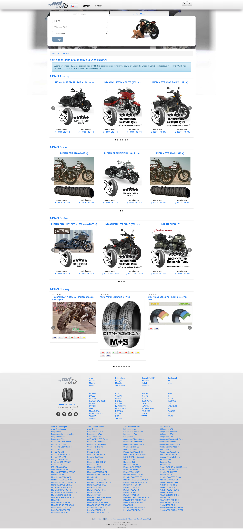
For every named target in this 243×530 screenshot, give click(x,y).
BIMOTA (144, 393)
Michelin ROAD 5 (130, 492)
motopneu (56, 53)
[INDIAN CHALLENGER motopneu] (74, 248)
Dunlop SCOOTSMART (96, 454)
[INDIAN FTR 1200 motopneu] (74, 177)
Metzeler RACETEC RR (132, 477)
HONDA (118, 401)
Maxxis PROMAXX (130, 469)
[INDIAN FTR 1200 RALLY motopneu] (170, 106)
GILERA (171, 398)
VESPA (144, 416)
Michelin (144, 383)
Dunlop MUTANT (58, 452)
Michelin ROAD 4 (94, 492)
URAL (117, 416)
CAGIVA (118, 396)
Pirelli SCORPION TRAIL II (62, 512)
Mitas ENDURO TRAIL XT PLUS (136, 497)
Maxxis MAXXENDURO (96, 469)
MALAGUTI (172, 406)
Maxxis (92, 383)
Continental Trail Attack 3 (169, 446)
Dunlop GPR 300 (166, 449)
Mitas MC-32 (164, 497)
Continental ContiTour (60, 444)
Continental (172, 378)
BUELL (92, 396)
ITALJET (118, 403)
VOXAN (170, 416)
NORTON (119, 411)
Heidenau (145, 380)
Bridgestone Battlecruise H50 (63, 434)
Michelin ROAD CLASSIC (61, 495)
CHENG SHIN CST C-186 (97, 439)
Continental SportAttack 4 (169, 444)
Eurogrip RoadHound (59, 459)
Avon (91, 378)
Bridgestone (120, 378)
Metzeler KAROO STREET (134, 474)
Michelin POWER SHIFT (133, 490)
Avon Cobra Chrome (95, 426)
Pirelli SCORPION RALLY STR (171, 510)
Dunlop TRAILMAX (58, 457)
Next (190, 108)
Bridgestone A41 (130, 429)
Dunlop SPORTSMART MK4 (134, 454)
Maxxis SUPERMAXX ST (97, 472)
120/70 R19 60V (159, 132)
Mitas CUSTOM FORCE (169, 495)
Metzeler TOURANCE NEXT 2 (99, 482)
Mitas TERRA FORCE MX (97, 502)
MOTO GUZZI (120, 408)
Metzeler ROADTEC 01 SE (62, 479)
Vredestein (145, 385)
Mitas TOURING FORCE (169, 502)
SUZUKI (144, 413)
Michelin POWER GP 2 (96, 490)
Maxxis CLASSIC (94, 467)
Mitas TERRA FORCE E (169, 500)
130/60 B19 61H (111, 132)
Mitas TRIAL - (128, 505)
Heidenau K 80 (93, 464)
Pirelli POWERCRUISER (60, 510)
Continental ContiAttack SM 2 (171, 439)
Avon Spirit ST (165, 426)
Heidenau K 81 (165, 464)
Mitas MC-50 (56, 500)
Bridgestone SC (129, 436)
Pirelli (91, 385)
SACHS (118, 413)
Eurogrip (118, 380)
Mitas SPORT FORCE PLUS (134, 500)
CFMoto (144, 396)
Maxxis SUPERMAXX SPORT (63, 472)
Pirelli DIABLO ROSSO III (61, 507)
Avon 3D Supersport (59, 426)
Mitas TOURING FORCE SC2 (99, 505)
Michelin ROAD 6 (166, 492)
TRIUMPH (93, 416)
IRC (169, 380)
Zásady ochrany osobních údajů (116, 519)
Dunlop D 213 (56, 449)
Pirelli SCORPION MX (96, 510)
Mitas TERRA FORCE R (133, 502)
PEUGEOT (145, 411)
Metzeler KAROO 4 (59, 474)
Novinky (98, 5)
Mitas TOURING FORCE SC (62, 505)
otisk (94, 519)
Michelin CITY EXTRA (132, 484)
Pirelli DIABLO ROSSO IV (97, 507)
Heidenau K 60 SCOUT (96, 462)
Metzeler (118, 383)
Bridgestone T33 (58, 439)
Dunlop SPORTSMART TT (170, 454)
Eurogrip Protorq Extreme (169, 457)
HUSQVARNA (146, 401)
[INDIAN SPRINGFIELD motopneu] (122, 177)
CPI (169, 396)
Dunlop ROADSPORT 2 (60, 454)
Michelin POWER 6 (167, 487)
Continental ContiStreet (168, 441)
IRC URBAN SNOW (59, 467)
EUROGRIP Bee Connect (133, 457)
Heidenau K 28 (93, 459)
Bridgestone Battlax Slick (133, 431)
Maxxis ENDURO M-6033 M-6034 (173, 467)
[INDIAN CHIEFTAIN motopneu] (74, 106)
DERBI (118, 398)
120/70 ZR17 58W (111, 273)
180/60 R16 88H (183, 273)
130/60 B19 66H (159, 273)
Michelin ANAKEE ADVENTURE (136, 482)
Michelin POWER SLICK (169, 490)
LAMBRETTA (120, 406)
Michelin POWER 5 (131, 487)
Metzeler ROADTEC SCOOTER (135, 479)
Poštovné (100, 519)
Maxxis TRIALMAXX (131, 472)
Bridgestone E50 (130, 434)
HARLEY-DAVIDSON (97, 401)
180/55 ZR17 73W (135, 273)
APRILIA (92, 393)
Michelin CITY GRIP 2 (168, 484)
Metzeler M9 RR (166, 474)
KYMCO (92, 406)
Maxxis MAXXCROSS (59, 469)
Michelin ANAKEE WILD (96, 484)
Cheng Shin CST (148, 378)
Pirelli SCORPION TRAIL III (98, 512)
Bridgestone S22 (58, 436)
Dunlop (92, 380)
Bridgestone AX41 (58, 431)
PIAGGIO (171, 411)
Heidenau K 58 (129, 459)
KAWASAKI (145, 403)
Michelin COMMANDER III (61, 487)
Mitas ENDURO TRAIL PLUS (62, 497)
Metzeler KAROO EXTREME (98, 474)
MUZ (169, 408)
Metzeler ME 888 (94, 477)
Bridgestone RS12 (166, 434)
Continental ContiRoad (96, 441)
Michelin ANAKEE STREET (62, 484)
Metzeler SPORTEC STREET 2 (63, 482)
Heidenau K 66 (165, 462)
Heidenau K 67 (57, 464)
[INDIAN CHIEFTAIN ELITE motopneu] (122, 106)
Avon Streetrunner (58, 429)
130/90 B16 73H (63, 132)
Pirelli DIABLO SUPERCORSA (171, 507)
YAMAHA (92, 418)
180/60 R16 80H (87, 132)
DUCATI (144, 398)
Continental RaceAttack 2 (97, 444)
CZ (75, 5)
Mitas (170, 383)
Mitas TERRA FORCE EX (61, 502)
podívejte (57, 39)
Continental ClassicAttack (133, 439)
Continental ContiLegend (61, 441)
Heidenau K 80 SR (130, 464)
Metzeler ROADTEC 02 (96, 479)
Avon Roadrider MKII (131, 426)
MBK (91, 408)
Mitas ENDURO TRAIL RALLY (99, 497)
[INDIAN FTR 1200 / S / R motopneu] (122, 248)
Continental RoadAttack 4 (133, 444)
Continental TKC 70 (95, 446)
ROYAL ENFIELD (96, 413)
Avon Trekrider (93, 429)
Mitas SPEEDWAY (94, 500)
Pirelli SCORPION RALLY (133, 510)
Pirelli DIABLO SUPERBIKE (134, 507)
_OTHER (118, 418)
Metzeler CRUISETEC (168, 472)
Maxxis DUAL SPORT (132, 467)
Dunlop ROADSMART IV (169, 452)
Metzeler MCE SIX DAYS (61, 477)
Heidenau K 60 (165, 459)
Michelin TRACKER (131, 495)
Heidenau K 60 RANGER (61, 462)
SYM (169, 413)
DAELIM (92, 398)
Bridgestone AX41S (95, 431)
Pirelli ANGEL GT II (167, 505)
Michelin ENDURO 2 (95, 487)
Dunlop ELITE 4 (93, 449)
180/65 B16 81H (135, 202)
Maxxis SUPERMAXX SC (169, 469)
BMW (170, 393)
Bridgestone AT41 (166, 429)
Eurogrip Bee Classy (95, 457)
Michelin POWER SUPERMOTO (64, 492)
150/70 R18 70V (183, 132)
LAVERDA (145, 406)
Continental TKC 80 (131, 446)
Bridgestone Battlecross (168, 431)
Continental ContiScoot (132, 441)
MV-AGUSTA (94, 411)
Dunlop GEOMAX (130, 449)
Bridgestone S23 (94, 436)
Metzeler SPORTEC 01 (168, 479)
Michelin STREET (94, 495)
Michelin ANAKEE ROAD (169, 482)
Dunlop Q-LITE (93, 452)
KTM (169, 403)
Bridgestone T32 (166, 436)
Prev (53, 108)
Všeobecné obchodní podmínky (139, 519)
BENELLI (119, 393)
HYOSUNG (172, 401)
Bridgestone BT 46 (94, 434)
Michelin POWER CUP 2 (61, 490)
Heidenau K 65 (129, 462)
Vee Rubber (120, 385)
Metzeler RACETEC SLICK (170, 477)
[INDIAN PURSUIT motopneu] (170, 248)
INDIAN (66, 53)
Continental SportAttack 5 (61, 446)
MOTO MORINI (147, 408)
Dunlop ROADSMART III (133, 452)
